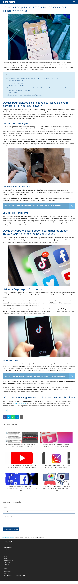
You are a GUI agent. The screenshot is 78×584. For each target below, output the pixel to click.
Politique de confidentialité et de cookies (15, 575)
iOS (5, 554)
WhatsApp (7, 562)
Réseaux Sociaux (8, 560)
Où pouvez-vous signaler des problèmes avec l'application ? (25, 95)
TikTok (5, 410)
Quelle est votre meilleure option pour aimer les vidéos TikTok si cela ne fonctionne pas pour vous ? (36, 88)
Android (6, 550)
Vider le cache (13, 93)
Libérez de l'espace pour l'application (20, 90)
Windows (6, 564)
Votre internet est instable (16, 83)
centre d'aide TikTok (19, 403)
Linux (5, 556)
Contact (6, 573)
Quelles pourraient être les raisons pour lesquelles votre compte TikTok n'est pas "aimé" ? (33, 78)
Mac (5, 558)
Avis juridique (8, 571)
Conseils (6, 552)
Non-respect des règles (16, 81)
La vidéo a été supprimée (16, 85)
